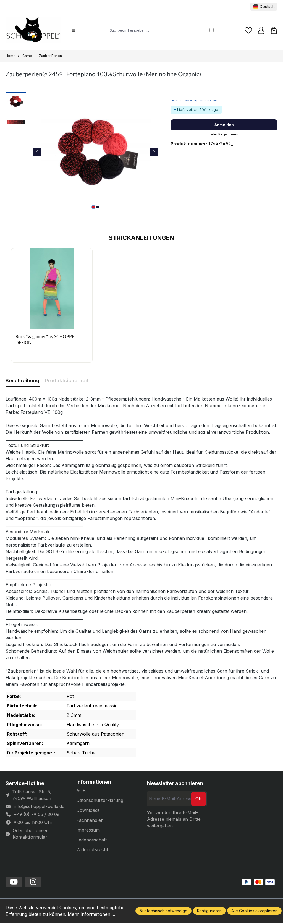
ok (198, 798)
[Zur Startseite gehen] (33, 30)
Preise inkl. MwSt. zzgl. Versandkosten (194, 100)
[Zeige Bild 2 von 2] (97, 207)
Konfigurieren (209, 910)
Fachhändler (89, 820)
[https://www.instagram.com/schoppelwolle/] (33, 882)
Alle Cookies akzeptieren (254, 910)
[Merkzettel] (248, 30)
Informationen (93, 782)
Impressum (88, 830)
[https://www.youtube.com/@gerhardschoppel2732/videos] (14, 882)
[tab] (23, 380)
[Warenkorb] (273, 30)
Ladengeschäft (91, 840)
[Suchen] (212, 30)
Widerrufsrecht (92, 849)
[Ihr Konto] (261, 30)
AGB (81, 790)
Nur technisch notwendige (163, 910)
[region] (82, 151)
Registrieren (228, 134)
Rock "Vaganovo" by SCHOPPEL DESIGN (46, 339)
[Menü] (74, 30)
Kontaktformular (30, 837)
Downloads (88, 810)
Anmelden (224, 124)
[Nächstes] (154, 152)
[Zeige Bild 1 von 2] (93, 207)
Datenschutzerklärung (99, 800)
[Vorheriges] (37, 152)
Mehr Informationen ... (91, 914)
